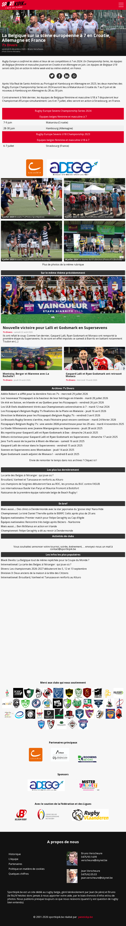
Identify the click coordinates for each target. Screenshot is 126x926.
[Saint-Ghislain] (78, 693)
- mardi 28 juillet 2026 (54, 398)
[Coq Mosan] (30, 714)
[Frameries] (108, 694)
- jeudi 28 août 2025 (51, 428)
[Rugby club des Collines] (109, 703)
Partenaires (15, 864)
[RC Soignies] (118, 693)
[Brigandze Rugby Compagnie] (62, 724)
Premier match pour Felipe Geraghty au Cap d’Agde (42, 517)
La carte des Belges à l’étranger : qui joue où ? (27, 475)
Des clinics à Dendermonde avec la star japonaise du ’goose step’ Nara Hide (52, 509)
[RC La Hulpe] (72, 724)
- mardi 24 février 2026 (58, 419)
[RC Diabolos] (48, 693)
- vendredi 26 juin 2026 (52, 402)
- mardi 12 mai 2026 (55, 407)
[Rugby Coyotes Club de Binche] (29, 693)
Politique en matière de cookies (27, 869)
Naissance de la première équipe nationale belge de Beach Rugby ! (39, 492)
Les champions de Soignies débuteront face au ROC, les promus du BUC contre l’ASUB (50, 484)
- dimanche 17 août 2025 (59, 437)
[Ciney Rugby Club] (41, 724)
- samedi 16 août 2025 (43, 441)
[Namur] (69, 693)
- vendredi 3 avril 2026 (50, 415)
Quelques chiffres (19, 873)
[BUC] (119, 714)
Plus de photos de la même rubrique (63, 264)
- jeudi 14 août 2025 (37, 450)
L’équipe (13, 859)
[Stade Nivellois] (36, 703)
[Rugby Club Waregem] (16, 703)
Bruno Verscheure (35, 49)
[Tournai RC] (110, 714)
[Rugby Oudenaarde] (58, 703)
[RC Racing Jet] (77, 703)
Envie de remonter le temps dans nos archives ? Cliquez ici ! (63, 460)
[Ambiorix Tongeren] (47, 703)
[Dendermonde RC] (49, 714)
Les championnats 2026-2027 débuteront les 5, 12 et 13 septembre (44, 568)
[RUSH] (7, 703)
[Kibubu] (100, 714)
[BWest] (39, 714)
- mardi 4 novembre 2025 (62, 424)
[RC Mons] (9, 714)
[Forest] (97, 693)
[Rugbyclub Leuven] (19, 715)
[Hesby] (7, 693)
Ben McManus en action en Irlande (29, 526)
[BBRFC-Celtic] (88, 703)
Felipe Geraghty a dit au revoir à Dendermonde (37, 530)
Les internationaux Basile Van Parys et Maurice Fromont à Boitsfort (40, 488)
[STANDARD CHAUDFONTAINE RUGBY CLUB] (51, 724)
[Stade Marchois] (67, 703)
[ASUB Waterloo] (98, 704)
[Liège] (119, 703)
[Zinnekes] (83, 724)
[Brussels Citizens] (87, 693)
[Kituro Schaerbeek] (59, 714)
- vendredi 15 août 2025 (42, 445)
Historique (15, 854)
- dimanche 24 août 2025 (49, 432)
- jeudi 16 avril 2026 (53, 411)
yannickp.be (85, 917)
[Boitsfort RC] (58, 693)
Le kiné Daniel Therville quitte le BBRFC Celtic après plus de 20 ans (48, 513)
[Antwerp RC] (69, 714)
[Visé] (79, 714)
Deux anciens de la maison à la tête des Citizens (34, 573)
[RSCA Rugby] (89, 714)
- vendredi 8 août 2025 (40, 454)
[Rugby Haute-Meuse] (25, 703)
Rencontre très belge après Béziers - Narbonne (40, 522)
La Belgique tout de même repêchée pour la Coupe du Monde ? (45, 560)
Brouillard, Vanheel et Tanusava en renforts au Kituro (32, 479)
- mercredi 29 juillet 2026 (44, 394)
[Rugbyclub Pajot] (39, 693)
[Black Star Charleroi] (18, 693)
